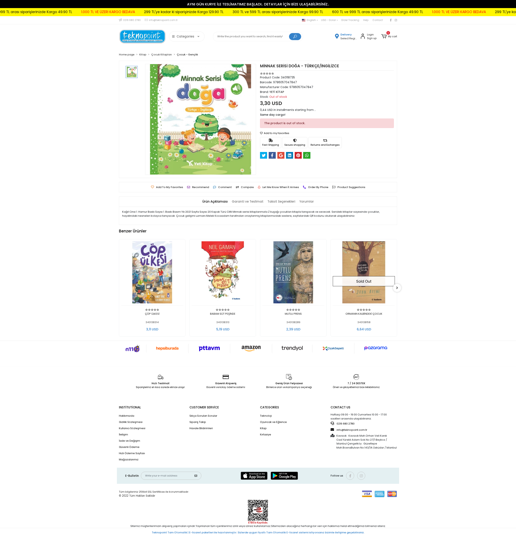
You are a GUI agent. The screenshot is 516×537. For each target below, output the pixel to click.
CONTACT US (340, 407)
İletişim (123, 434)
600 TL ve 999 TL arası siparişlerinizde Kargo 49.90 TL (336, 11)
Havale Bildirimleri (201, 428)
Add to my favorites (276, 133)
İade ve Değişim (129, 441)
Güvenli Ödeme (129, 447)
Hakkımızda (126, 416)
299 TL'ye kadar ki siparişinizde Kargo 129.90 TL (142, 11)
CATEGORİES (269, 407)
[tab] (215, 201)
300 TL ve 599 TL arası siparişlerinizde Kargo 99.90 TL (236, 11)
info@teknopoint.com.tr (351, 430)
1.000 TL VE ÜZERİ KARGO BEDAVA (67, 11)
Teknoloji (266, 416)
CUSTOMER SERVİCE (204, 407)
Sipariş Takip (197, 422)
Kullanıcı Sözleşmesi (132, 428)
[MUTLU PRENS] (293, 273)
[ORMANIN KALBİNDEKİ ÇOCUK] (364, 273)
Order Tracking (350, 20)
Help (365, 20)
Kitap (263, 428)
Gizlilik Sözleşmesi (131, 422)
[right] (397, 287)
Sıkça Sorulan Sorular (203, 416)
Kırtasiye (265, 434)
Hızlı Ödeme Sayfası (132, 453)
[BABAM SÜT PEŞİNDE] (223, 273)
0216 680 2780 (345, 424)
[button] (389, 36)
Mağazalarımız (128, 459)
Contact (377, 20)
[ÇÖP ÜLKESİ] (152, 273)
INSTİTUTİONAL (130, 407)
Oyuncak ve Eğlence (273, 422)
